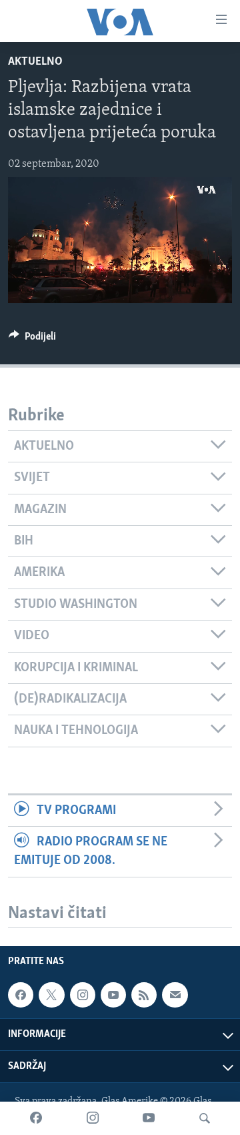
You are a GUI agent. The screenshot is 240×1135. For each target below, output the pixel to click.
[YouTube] (148, 1118)
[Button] (32, 339)
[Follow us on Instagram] (82, 995)
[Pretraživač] (205, 1118)
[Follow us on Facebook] (20, 995)
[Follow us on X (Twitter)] (51, 995)
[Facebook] (36, 1118)
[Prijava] (174, 995)
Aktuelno (35, 62)
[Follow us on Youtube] (113, 995)
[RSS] (144, 995)
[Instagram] (92, 1118)
